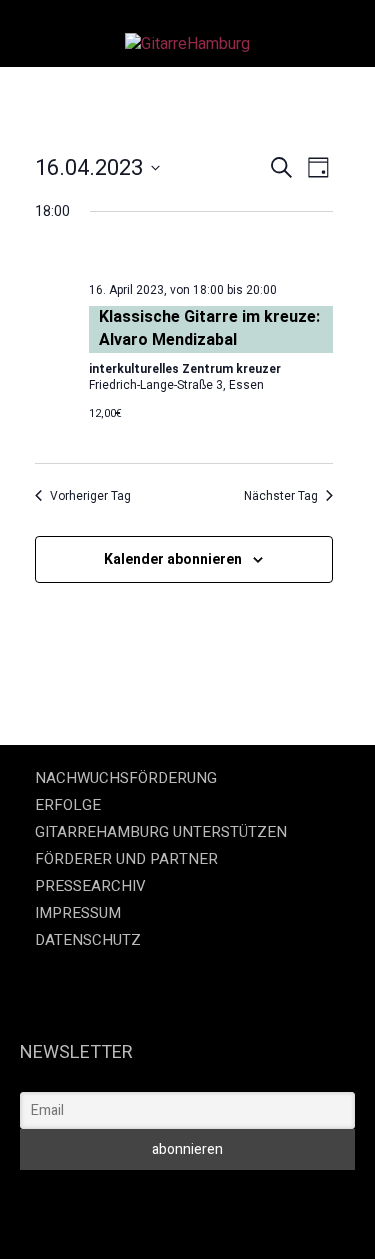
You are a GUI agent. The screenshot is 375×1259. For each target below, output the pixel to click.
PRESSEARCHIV (90, 886)
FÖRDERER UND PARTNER (126, 859)
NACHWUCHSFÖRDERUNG (126, 778)
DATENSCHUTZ (88, 940)
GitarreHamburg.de (109, 1197)
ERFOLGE (68, 805)
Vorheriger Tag (90, 496)
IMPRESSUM (78, 913)
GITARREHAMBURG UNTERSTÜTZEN (161, 832)
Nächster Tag (281, 496)
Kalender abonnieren (173, 559)
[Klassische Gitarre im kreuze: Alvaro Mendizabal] (211, 254)
